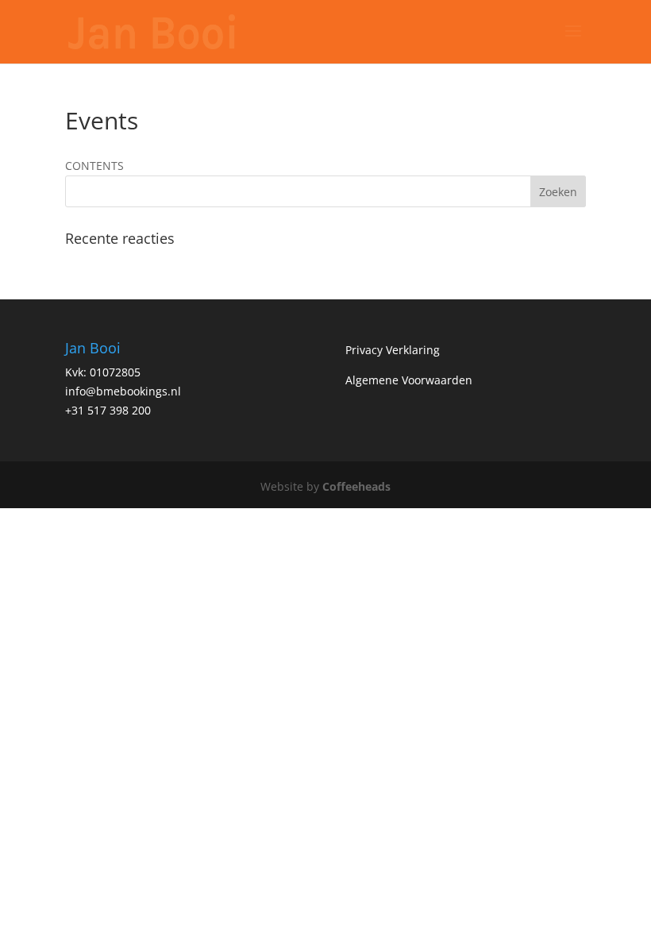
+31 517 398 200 (108, 410)
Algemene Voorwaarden (408, 380)
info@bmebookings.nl (123, 391)
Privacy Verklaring (392, 349)
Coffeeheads (356, 486)
